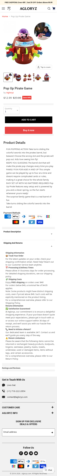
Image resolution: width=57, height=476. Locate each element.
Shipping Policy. (13, 303)
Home (5, 16)
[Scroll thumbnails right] (51, 77)
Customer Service (20, 264)
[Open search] (48, 8)
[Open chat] (9, 8)
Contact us (46, 332)
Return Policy (12, 358)
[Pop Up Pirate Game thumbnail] (8, 77)
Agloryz (10, 92)
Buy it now (28, 130)
